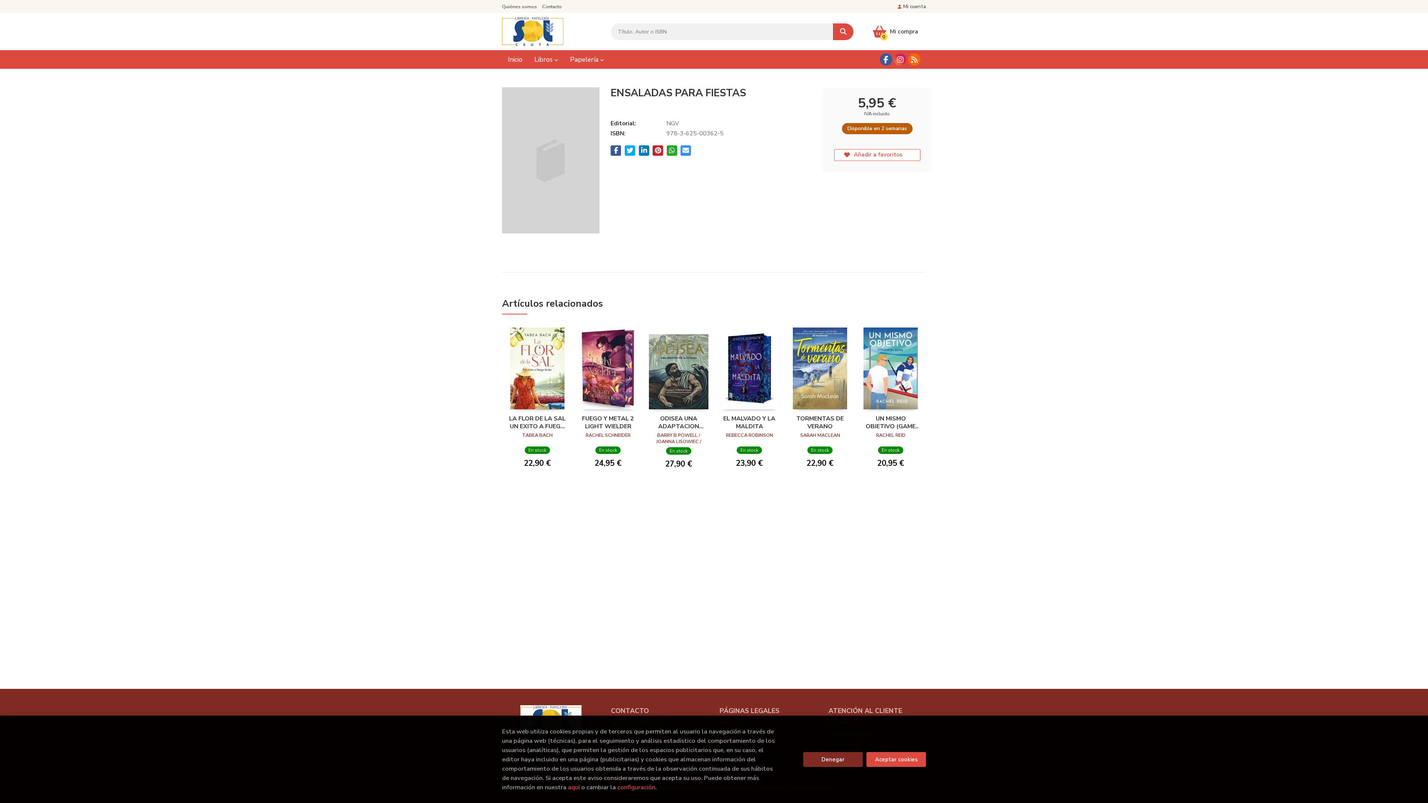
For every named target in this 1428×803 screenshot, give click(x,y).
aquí (574, 787)
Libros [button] (544, 59)
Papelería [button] (585, 59)
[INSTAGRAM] (900, 60)
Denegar (833, 759)
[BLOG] (914, 60)
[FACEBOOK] (886, 60)
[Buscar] (843, 31)
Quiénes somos (519, 6)
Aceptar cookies (896, 759)
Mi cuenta (914, 6)
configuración (636, 787)
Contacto (552, 6)
